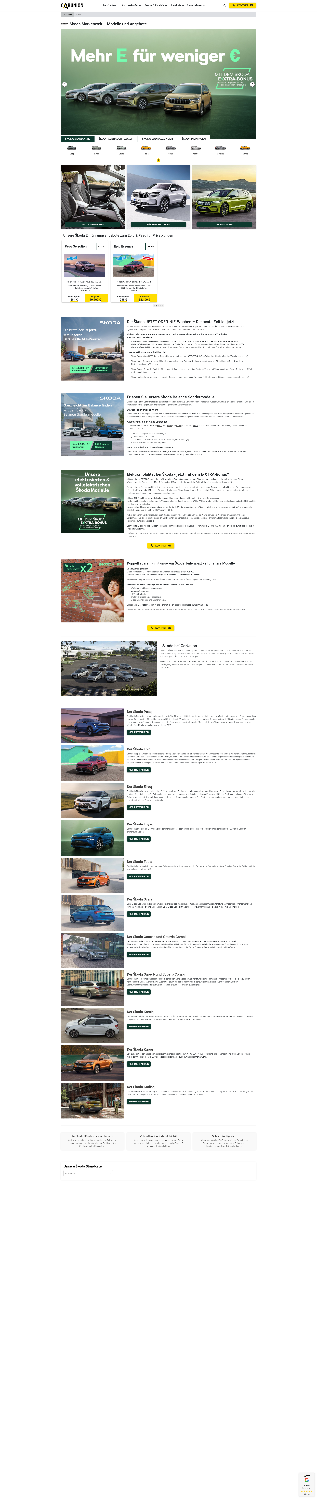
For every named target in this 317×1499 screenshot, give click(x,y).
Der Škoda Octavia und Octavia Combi (156, 937)
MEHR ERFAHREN (139, 732)
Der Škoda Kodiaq (141, 1087)
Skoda (78, 14)
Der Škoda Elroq (139, 787)
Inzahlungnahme (224, 224)
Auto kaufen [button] (109, 5)
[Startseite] (72, 5)
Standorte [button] (176, 5)
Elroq (171, 498)
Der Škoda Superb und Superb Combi (156, 974)
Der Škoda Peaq (139, 712)
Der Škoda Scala (139, 899)
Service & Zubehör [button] (154, 5)
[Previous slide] (64, 84)
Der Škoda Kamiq (140, 1012)
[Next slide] (252, 84)
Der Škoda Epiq (139, 749)
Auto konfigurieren (93, 224)
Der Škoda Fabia (139, 862)
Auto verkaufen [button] (130, 5)
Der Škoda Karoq (140, 1049)
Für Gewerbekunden (158, 224)
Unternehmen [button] (194, 5)
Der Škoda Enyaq (140, 824)
